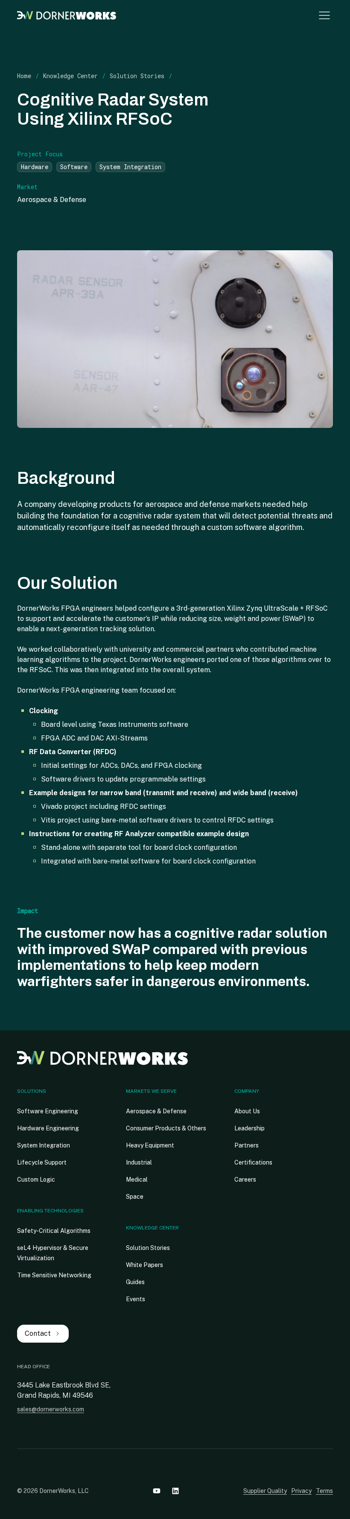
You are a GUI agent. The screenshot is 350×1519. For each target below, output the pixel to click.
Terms (324, 1490)
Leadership (249, 1128)
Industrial (139, 1162)
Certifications (253, 1162)
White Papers (144, 1264)
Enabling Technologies (50, 1211)
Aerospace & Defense (156, 1111)
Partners (246, 1145)
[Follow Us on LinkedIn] (175, 1491)
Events (135, 1299)
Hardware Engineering (48, 1128)
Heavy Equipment (150, 1145)
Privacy (301, 1490)
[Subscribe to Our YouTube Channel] (156, 1491)
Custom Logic (36, 1179)
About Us (247, 1111)
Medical (137, 1179)
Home (24, 76)
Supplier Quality (265, 1490)
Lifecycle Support (42, 1162)
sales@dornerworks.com (50, 1409)
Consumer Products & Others (166, 1128)
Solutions (31, 1091)
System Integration (43, 1145)
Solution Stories (137, 76)
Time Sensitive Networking (54, 1275)
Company (246, 1091)
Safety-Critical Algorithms (53, 1230)
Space (134, 1196)
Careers (245, 1179)
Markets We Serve (151, 1091)
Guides (135, 1282)
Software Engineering (47, 1111)
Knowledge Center (70, 76)
